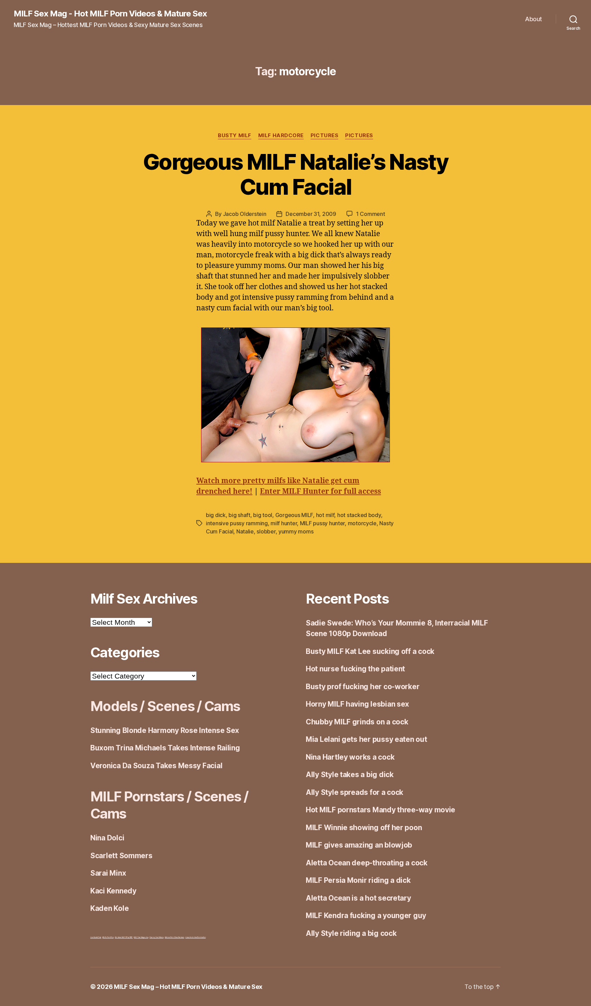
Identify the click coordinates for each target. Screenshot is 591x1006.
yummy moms (295, 531)
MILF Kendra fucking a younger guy (366, 915)
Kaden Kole (109, 908)
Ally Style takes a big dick (350, 774)
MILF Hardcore (281, 135)
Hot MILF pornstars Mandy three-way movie (380, 809)
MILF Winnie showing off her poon (364, 827)
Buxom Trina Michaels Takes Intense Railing (165, 748)
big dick (216, 515)
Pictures (324, 135)
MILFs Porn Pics (108, 937)
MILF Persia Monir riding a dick (358, 880)
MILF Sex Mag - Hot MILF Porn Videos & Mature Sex (110, 14)
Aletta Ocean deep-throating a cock (367, 863)
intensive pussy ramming (237, 523)
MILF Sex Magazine (141, 937)
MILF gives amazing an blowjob (359, 845)
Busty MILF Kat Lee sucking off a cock (370, 651)
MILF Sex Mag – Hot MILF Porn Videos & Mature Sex (188, 986)
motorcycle (362, 523)
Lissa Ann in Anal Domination (195, 937)
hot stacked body (359, 515)
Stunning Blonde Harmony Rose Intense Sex (164, 730)
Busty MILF (234, 135)
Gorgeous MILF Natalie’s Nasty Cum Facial (295, 174)
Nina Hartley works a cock (350, 757)
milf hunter (284, 523)
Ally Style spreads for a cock (354, 792)
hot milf (325, 515)
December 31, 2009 (311, 213)
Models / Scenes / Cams (165, 706)
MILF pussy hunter (322, 523)
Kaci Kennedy (113, 891)
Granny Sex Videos (156, 937)
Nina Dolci (107, 838)
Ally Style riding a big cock (351, 933)
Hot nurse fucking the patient (355, 669)
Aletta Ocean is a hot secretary (358, 898)
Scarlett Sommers (121, 855)
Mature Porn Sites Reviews (174, 937)
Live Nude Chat (95, 937)
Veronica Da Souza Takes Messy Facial (156, 765)
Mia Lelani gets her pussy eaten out (366, 739)
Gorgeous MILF (294, 515)
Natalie (245, 531)
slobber (266, 531)
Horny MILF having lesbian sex (357, 704)
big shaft (239, 515)
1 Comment (370, 213)
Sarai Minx (108, 873)
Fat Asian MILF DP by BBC (124, 937)
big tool (262, 515)
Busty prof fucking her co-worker (362, 686)
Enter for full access (320, 491)
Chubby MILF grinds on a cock (357, 722)
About (533, 19)
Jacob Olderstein (244, 213)
